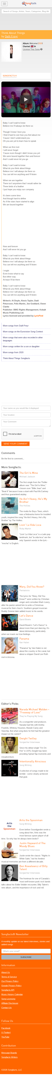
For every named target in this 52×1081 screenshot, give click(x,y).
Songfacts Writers (9, 1057)
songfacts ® (10, 76)
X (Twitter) (6, 1032)
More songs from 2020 (13, 352)
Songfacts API (7, 990)
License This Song (31, 49)
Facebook (5, 1028)
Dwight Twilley (28, 738)
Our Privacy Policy (9, 981)
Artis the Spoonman (31, 820)
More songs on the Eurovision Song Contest (23, 331)
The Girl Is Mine (28, 472)
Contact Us (6, 1007)
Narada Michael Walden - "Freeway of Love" (34, 711)
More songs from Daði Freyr (16, 325)
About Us (5, 972)
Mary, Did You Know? (31, 586)
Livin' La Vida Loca (30, 524)
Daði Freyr (11, 36)
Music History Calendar (12, 994)
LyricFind (38, 316)
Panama (24, 638)
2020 (40, 43)
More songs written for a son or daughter (21, 346)
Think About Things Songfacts (16, 358)
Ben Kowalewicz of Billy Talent (33, 867)
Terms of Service (9, 977)
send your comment (15, 444)
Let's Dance (26, 615)
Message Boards (9, 1053)
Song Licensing (8, 999)
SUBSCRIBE (26, 957)
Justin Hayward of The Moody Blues (32, 844)
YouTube (5, 1037)
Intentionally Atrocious (32, 761)
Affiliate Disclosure (9, 1003)
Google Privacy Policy (11, 985)
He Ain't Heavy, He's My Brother (33, 500)
